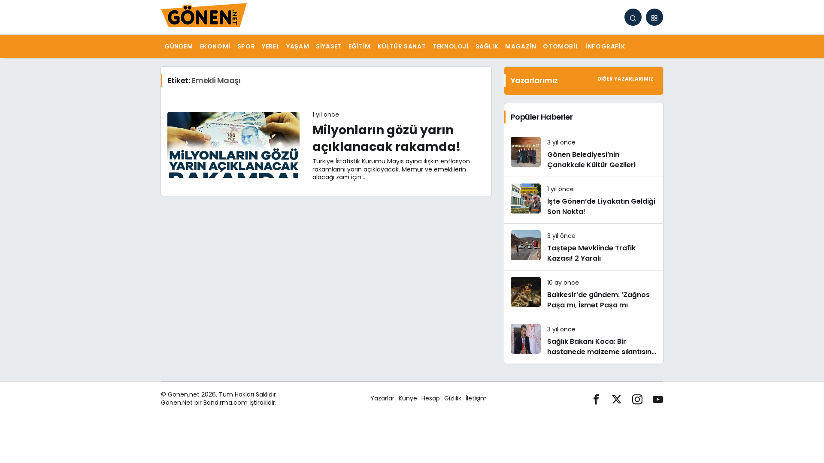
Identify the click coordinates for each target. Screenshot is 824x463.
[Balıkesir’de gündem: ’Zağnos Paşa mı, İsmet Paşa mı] (583, 294)
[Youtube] (658, 398)
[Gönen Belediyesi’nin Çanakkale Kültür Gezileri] (583, 153)
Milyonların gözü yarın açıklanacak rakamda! (386, 138)
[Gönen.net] (204, 16)
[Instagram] (637, 398)
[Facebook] (596, 398)
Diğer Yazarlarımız (625, 78)
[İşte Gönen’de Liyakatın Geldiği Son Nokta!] (583, 200)
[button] (654, 17)
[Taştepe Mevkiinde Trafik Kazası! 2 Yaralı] (583, 247)
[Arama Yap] (633, 17)
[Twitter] (617, 398)
